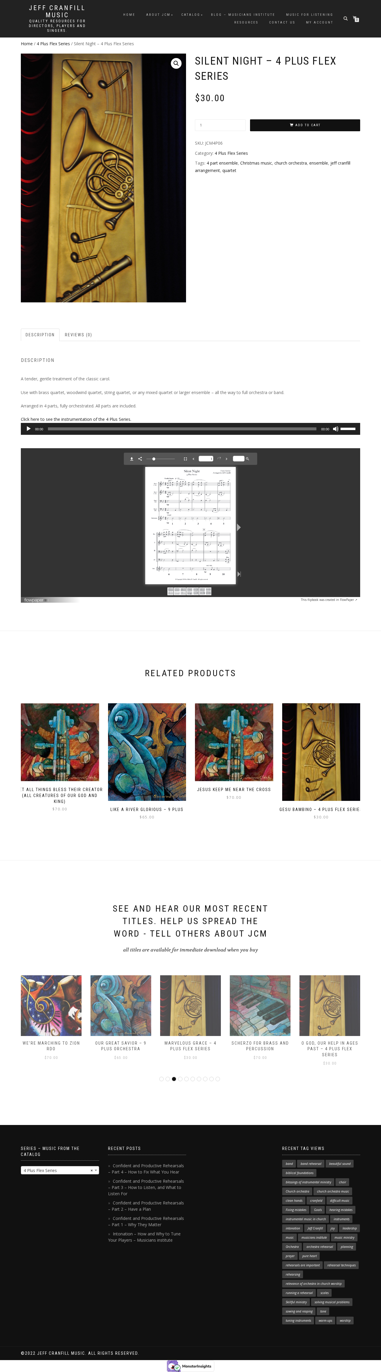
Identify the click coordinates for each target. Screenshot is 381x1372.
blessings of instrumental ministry (308, 1182)
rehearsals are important (303, 1265)
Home (129, 15)
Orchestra (292, 1247)
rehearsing (293, 1274)
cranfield (316, 1200)
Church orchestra (297, 1191)
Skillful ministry (296, 1302)
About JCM (158, 15)
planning (347, 1247)
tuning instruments (298, 1320)
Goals (318, 1210)
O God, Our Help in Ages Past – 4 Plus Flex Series (330, 1049)
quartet (229, 170)
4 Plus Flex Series (53, 43)
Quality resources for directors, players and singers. (57, 26)
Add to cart (308, 125)
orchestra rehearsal (320, 1247)
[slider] (349, 428)
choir (342, 1182)
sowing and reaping (299, 1311)
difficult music (339, 1200)
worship (345, 1320)
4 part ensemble (222, 163)
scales (325, 1293)
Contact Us (282, 22)
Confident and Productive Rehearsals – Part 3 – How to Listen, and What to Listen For (146, 1187)
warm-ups (325, 1320)
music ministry (345, 1237)
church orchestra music (333, 1191)
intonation (293, 1228)
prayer (290, 1256)
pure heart (309, 1256)
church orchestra (290, 163)
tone (323, 1311)
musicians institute (314, 1237)
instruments (341, 1219)
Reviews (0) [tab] (78, 334)
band (289, 1164)
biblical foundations (299, 1173)
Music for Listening (309, 15)
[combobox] (60, 1170)
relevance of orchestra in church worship (314, 1284)
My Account (319, 22)
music (290, 1237)
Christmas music (256, 163)
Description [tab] (40, 334)
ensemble (318, 163)
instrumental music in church (306, 1219)
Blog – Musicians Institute (243, 15)
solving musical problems (332, 1302)
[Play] (29, 429)
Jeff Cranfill (315, 1228)
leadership (350, 1228)
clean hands (294, 1200)
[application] (190, 429)
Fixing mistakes (296, 1210)
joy (333, 1228)
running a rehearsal (299, 1293)
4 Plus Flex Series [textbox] (58, 1170)
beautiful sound (340, 1164)
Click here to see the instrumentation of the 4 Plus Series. (76, 419)
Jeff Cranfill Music (57, 11)
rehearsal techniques (341, 1265)
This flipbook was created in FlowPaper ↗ (329, 600)
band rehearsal (311, 1164)
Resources (246, 22)
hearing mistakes (341, 1210)
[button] (176, 63)
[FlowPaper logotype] (36, 598)
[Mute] (336, 429)
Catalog (190, 15)
